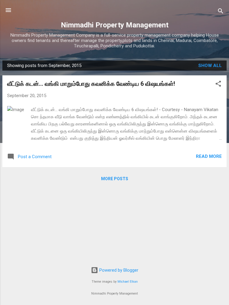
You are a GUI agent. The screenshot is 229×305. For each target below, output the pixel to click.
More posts (114, 178)
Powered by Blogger (118, 270)
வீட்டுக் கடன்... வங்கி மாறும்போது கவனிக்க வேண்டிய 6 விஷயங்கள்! (91, 83)
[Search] (220, 12)
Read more (209, 156)
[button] (218, 84)
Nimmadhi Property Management (114, 25)
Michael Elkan (127, 282)
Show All (210, 65)
